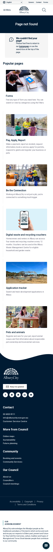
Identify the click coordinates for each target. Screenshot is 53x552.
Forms (45, 2)
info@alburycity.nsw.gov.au (15, 418)
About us (7, 477)
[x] (18, 394)
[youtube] (31, 394)
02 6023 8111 (9, 414)
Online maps (8, 436)
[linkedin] (24, 394)
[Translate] (4, 2)
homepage (24, 46)
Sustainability (9, 440)
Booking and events (12, 458)
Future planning (10, 443)
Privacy (40, 501)
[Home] (24, 10)
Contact (38, 2)
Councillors (8, 480)
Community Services (12, 462)
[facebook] (5, 394)
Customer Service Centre (15, 421)
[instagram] (11, 394)
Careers (31, 2)
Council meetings (11, 484)
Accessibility (15, 501)
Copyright (29, 501)
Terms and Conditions (26, 504)
